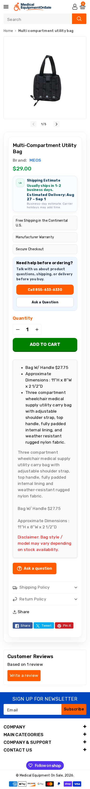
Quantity (23, 318)
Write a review (24, 675)
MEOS (35, 160)
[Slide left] (33, 124)
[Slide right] (57, 124)
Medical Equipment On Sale (41, 775)
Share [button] (24, 611)
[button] (45, 587)
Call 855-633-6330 (45, 290)
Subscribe (74, 709)
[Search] (79, 18)
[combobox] (45, 18)
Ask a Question (45, 302)
